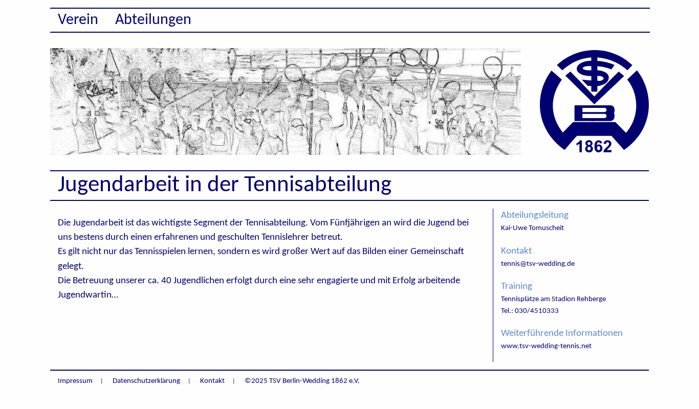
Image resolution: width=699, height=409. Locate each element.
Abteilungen (153, 20)
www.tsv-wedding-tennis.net (546, 346)
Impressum (75, 381)
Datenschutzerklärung (146, 381)
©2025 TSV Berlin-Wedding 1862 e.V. (302, 381)
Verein (78, 20)
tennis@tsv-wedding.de (538, 264)
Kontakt (212, 381)
